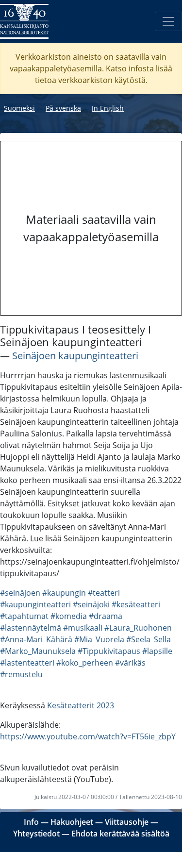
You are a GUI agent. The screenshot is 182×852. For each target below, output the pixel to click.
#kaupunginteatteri (35, 604)
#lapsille (157, 651)
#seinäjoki (91, 604)
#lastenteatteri (27, 662)
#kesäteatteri (136, 604)
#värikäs (130, 662)
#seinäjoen (20, 592)
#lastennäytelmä (30, 627)
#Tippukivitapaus (109, 651)
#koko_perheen (84, 662)
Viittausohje (127, 822)
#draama (105, 616)
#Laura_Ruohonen (138, 627)
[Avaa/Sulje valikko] (168, 21)
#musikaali (82, 627)
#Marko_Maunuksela (38, 651)
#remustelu (21, 674)
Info (31, 822)
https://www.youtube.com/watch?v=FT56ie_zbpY (88, 736)
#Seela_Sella (148, 639)
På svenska (63, 108)
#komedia (68, 616)
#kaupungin (64, 592)
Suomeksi (19, 108)
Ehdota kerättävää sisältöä (120, 833)
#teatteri (104, 592)
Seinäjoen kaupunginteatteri (75, 355)
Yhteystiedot (36, 833)
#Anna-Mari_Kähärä (36, 639)
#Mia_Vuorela (99, 639)
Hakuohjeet (71, 822)
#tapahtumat (24, 616)
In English (108, 108)
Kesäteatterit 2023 (80, 705)
